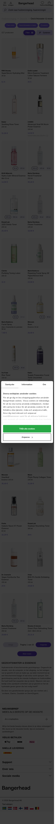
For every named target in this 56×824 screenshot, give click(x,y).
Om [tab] (44, 384)
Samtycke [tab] (9, 384)
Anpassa (26, 437)
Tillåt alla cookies (27, 428)
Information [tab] (27, 384)
